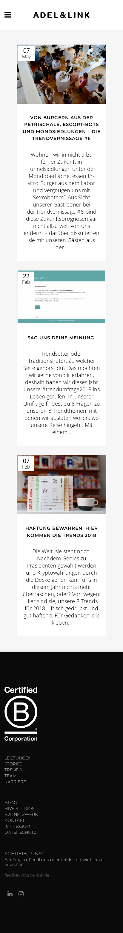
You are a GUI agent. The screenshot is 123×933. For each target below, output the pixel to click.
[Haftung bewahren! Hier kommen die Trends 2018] (61, 484)
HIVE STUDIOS (19, 808)
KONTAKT (14, 820)
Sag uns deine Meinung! (61, 338)
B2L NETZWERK (21, 814)
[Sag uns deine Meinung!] (61, 297)
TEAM (10, 775)
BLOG (10, 802)
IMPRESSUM (17, 826)
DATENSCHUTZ (20, 832)
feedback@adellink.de (26, 875)
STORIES (13, 764)
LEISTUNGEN (17, 758)
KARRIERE (15, 781)
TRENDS (13, 770)
